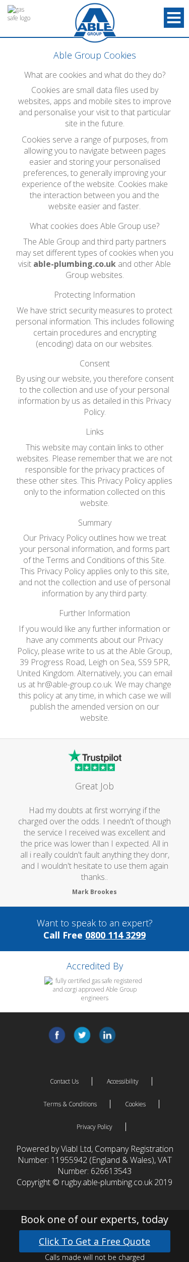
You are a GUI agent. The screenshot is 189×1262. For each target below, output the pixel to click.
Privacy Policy (94, 1127)
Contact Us (64, 1081)
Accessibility (123, 1081)
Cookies (135, 1104)
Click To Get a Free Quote (94, 1241)
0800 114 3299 (115, 935)
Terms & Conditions (70, 1104)
